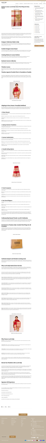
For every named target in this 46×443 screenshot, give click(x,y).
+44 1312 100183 (34, 423)
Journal (22, 421)
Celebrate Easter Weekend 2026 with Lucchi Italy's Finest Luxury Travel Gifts (39, 8)
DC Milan (44, 3)
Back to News (23, 414)
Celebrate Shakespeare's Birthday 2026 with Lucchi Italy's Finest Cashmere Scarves (39, 19)
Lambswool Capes (37, 31)
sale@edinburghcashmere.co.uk (36, 425)
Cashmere (17, 3)
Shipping (2, 421)
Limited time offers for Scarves (28, 3)
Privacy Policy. (39, 42)
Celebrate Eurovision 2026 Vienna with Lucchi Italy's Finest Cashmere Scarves (39, 17)
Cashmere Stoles (37, 26)
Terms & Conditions (13, 421)
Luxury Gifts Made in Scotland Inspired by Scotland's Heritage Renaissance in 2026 (39, 14)
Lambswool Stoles (37, 30)
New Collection (36, 3)
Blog (21, 422)
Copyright (12, 424)
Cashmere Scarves (37, 25)
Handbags (40, 3)
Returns (2, 422)
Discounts (12, 423)
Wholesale (2, 423)
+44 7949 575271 (34, 424)
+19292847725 (34, 431)
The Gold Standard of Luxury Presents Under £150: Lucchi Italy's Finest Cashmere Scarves (39, 11)
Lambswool (21, 3)
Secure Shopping (13, 422)
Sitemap (22, 424)
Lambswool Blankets (37, 32)
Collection (22, 423)
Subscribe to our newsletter (38, 37)
